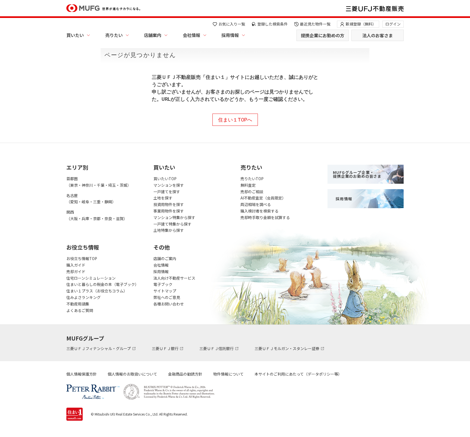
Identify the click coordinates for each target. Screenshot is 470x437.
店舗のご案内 (164, 258)
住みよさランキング (83, 297)
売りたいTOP (252, 178)
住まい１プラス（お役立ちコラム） (96, 291)
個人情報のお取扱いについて (132, 374)
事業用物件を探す (168, 211)
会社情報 (191, 35)
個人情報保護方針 (81, 374)
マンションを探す (168, 185)
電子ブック (162, 284)
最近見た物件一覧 (315, 24)
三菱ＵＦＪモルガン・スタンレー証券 (287, 348)
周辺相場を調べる (255, 204)
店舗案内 (152, 35)
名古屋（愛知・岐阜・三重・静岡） (91, 199)
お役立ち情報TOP (81, 258)
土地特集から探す (168, 230)
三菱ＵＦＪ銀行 (165, 348)
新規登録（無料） (361, 24)
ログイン (393, 24)
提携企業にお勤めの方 (322, 35)
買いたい (75, 35)
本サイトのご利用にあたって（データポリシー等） (298, 374)
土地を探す (162, 198)
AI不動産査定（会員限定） (263, 198)
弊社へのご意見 (166, 297)
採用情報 (230, 35)
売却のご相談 (251, 191)
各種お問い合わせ (168, 304)
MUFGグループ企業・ (357, 174)
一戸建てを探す (166, 191)
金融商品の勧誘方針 (185, 374)
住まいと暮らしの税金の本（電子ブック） (102, 284)
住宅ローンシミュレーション (91, 278)
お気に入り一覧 (231, 24)
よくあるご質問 (79, 310)
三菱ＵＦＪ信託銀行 (216, 348)
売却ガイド (75, 271)
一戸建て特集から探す (172, 224)
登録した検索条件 (272, 24)
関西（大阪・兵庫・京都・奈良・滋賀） (96, 215)
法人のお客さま (377, 35)
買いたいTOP (165, 178)
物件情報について (228, 374)
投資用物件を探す (168, 204)
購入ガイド (75, 265)
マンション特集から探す (174, 217)
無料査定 (248, 185)
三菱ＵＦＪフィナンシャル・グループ (99, 348)
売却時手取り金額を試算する (265, 217)
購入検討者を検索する (259, 211)
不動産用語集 (77, 304)
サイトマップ (164, 291)
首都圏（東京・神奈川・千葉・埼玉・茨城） (98, 182)
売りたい (114, 35)
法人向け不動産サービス (174, 278)
